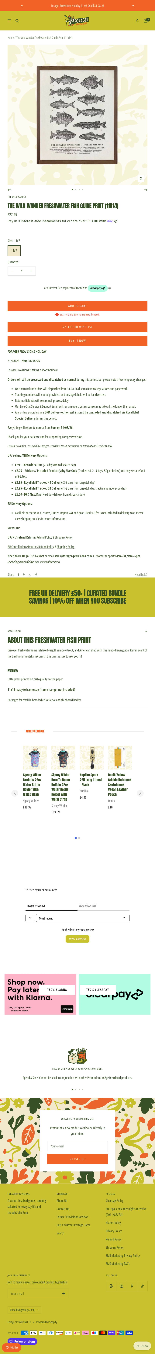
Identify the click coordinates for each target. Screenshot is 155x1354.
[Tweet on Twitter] (29, 574)
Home (11, 38)
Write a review (77, 939)
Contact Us (63, 1208)
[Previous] (9, 189)
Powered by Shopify (46, 1322)
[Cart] (145, 21)
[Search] (17, 21)
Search (60, 1233)
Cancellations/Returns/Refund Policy (31, 546)
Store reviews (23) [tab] (87, 905)
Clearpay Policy (114, 1200)
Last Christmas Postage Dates (73, 1225)
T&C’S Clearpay (97, 990)
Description (14, 631)
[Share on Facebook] (18, 574)
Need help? (141, 574)
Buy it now (77, 341)
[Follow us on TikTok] (142, 1286)
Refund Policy (114, 1239)
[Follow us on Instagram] (121, 1286)
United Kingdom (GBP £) (22, 1310)
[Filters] (30, 918)
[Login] (137, 21)
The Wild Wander (17, 196)
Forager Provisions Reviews (72, 1217)
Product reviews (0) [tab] (36, 905)
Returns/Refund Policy (30, 537)
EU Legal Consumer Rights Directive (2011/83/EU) (126, 1211)
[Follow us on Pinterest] (132, 1286)
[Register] (63, 1293)
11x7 (14, 250)
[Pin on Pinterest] (24, 574)
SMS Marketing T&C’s (118, 1263)
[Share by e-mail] (36, 574)
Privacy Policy (114, 1231)
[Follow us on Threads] (111, 1286)
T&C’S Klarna (57, 990)
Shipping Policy (64, 537)
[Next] (145, 189)
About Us (62, 1200)
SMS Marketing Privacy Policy (123, 1255)
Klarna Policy (113, 1222)
